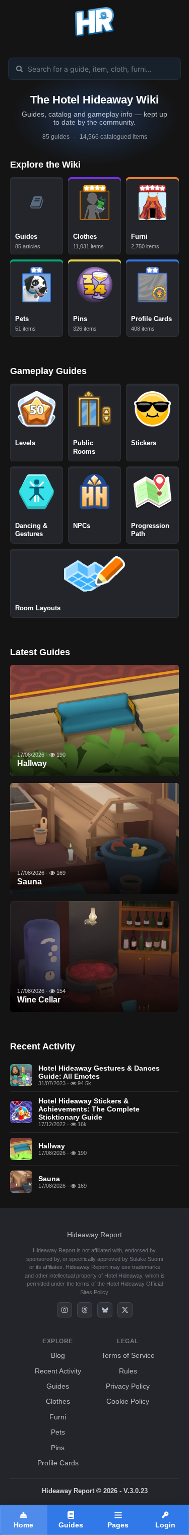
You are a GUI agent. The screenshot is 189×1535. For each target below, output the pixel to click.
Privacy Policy (128, 1386)
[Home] (94, 36)
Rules (128, 1371)
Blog (58, 1355)
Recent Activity (58, 1371)
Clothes (58, 1401)
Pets (58, 1432)
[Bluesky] (104, 1309)
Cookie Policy (127, 1401)
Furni (57, 1417)
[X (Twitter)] (125, 1309)
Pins (58, 1448)
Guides (57, 1386)
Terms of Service (128, 1355)
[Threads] (84, 1309)
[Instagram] (64, 1309)
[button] (165, 1520)
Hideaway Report (94, 1235)
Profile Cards (58, 1463)
